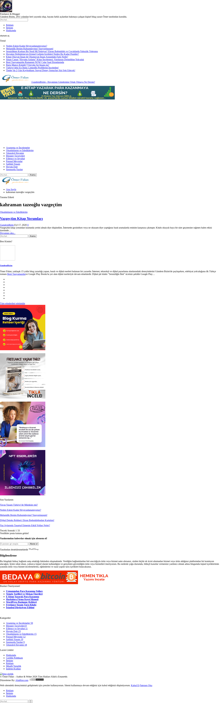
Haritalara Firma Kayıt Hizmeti (22, 599)
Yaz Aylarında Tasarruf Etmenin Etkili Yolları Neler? (25, 525)
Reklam (9, 25)
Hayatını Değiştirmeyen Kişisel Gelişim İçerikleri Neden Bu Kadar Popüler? (42, 54)
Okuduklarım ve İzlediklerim (20, 150)
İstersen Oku (146, 685)
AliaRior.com (21, 680)
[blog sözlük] (6, 674)
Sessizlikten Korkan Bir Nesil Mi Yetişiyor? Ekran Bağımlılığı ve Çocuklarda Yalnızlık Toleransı (52, 51)
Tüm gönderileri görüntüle (12, 303)
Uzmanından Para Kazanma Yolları (24, 591)
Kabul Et (135, 685)
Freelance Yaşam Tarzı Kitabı (21, 605)
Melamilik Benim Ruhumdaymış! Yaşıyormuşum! (29, 48)
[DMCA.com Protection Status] (36, 680)
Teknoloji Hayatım (15, 153)
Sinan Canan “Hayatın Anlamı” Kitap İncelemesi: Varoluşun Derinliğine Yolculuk (45, 59)
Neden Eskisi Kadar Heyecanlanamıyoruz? (26, 46)
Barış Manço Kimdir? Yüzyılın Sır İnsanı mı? (27, 65)
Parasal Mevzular (14, 161)
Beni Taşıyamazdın (16, 274)
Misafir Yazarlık (13, 666)
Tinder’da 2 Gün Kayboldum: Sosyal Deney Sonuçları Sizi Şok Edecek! (40, 70)
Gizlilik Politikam (14, 658)
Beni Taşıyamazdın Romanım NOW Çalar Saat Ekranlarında (35, 62)
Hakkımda (11, 30)
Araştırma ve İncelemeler (18, 147)
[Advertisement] (111, 123)
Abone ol (33, 544)
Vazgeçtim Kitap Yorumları (21, 218)
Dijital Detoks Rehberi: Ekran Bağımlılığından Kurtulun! (27, 520)
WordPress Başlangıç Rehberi (21, 602)
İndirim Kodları (13, 668)
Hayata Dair (12, 166)
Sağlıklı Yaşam (13, 164)
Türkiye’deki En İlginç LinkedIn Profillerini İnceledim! (32, 67)
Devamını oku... (7, 233)
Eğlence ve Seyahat (15, 158)
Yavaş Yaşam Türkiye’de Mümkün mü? (19, 505)
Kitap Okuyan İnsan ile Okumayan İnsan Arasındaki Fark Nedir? (37, 56)
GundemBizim (6, 265)
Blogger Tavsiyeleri (15, 156)
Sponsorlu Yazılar (14, 169)
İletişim (9, 27)
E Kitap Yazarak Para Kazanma (22, 596)
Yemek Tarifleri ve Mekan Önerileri (24, 594)
